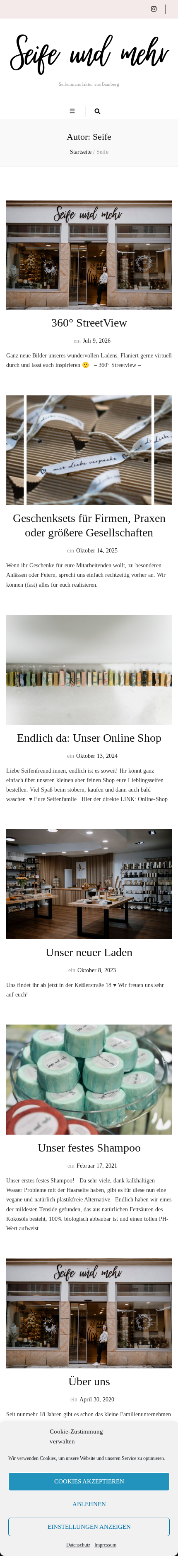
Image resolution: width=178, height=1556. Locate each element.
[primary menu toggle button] (73, 111)
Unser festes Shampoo (89, 1147)
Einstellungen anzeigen (89, 1526)
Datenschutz (78, 1545)
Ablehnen (89, 1504)
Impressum (105, 1545)
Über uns (89, 1381)
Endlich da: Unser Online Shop (89, 737)
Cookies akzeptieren (89, 1481)
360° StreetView (89, 322)
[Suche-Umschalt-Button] (97, 111)
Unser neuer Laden (89, 952)
